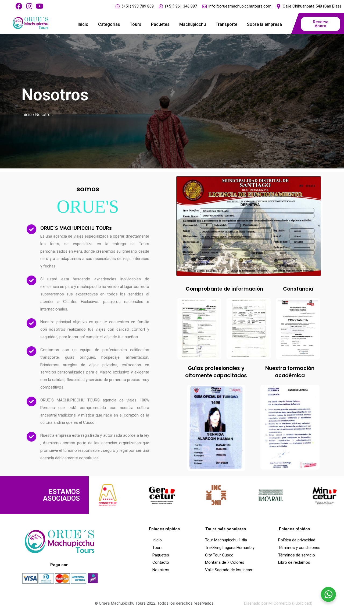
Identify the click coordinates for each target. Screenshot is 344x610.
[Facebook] (19, 6)
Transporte (226, 24)
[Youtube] (39, 6)
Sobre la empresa (264, 24)
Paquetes (160, 24)
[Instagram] (29, 6)
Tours (135, 24)
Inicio (83, 24)
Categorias (109, 24)
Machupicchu (192, 24)
